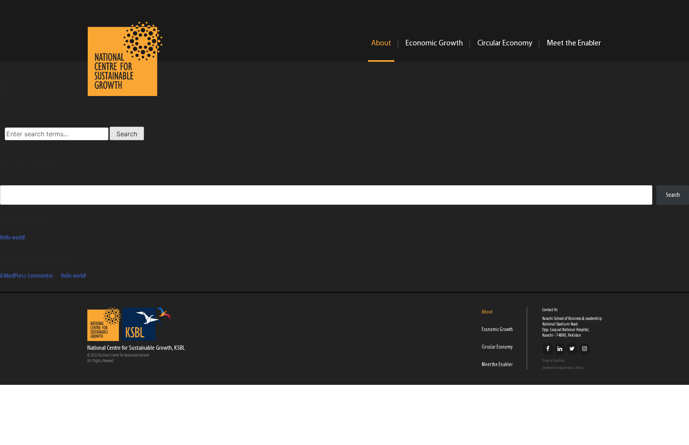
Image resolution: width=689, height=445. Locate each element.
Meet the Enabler (574, 43)
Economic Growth (434, 43)
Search (7, 177)
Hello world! (12, 238)
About (381, 43)
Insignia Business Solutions (570, 368)
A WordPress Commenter (26, 276)
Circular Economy (504, 43)
